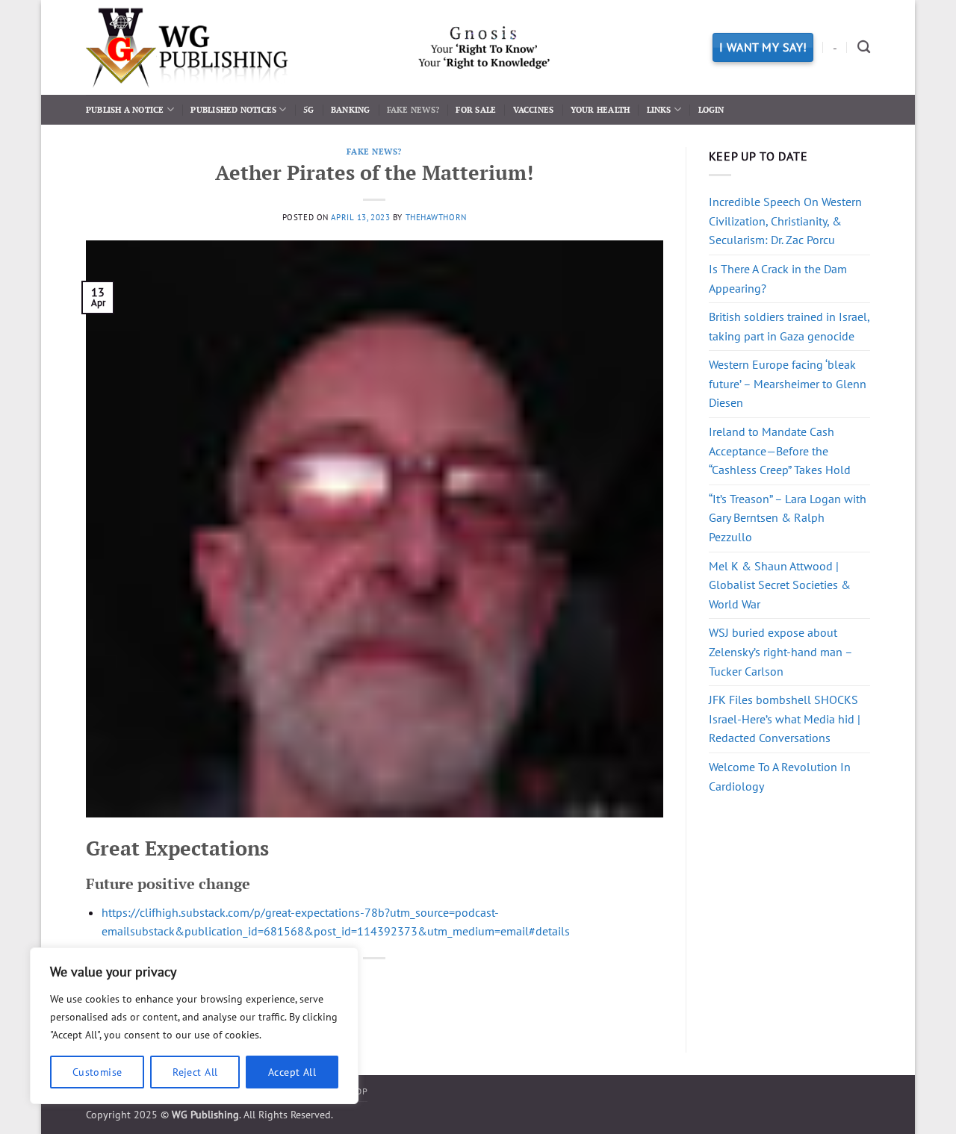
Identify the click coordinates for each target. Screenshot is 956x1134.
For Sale (476, 109)
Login (711, 109)
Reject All (195, 1072)
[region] (194, 1025)
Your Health (600, 109)
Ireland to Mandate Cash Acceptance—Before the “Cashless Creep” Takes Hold (780, 450)
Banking (350, 109)
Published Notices (233, 109)
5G (308, 109)
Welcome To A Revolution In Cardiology (780, 776)
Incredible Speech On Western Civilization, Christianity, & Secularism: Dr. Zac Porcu (785, 220)
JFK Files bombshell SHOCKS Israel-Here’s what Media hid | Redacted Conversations (784, 718)
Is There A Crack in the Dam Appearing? (778, 278)
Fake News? (413, 109)
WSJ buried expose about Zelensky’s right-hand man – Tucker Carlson (780, 651)
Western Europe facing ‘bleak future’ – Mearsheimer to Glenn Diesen (787, 383)
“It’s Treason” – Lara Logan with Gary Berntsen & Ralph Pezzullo (787, 517)
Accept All (292, 1072)
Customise (97, 1072)
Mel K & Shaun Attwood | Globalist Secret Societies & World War (780, 584)
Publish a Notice (125, 109)
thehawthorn (436, 217)
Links (659, 109)
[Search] (863, 47)
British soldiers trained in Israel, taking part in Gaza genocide (789, 326)
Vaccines (533, 109)
